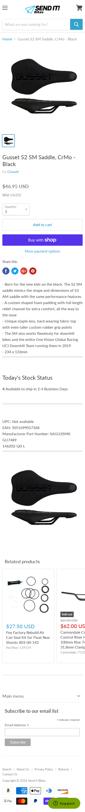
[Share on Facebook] (5, 271)
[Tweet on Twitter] (14, 271)
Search (6, 769)
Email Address (17, 725)
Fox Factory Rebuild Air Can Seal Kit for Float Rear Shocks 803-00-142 (28, 637)
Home (7, 39)
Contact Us (9, 774)
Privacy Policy (43, 769)
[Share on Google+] (23, 271)
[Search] (76, 24)
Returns (63, 769)
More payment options (42, 251)
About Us (23, 769)
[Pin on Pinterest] (32, 271)
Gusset (13, 171)
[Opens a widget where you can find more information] (64, 804)
